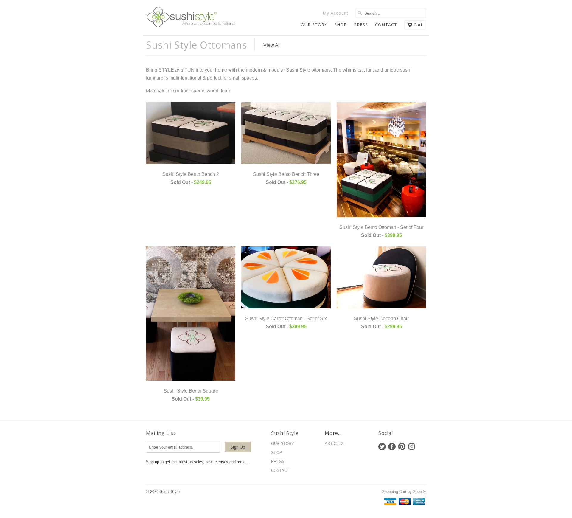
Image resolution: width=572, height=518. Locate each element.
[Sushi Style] (190, 17)
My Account (336, 13)
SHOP (340, 24)
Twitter (382, 446)
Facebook (392, 446)
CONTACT (386, 24)
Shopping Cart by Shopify (404, 491)
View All (272, 45)
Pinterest (401, 446)
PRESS (361, 24)
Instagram (411, 446)
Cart (418, 24)
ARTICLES (334, 443)
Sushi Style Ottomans (196, 44)
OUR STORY (314, 24)
